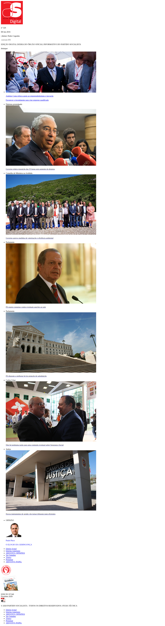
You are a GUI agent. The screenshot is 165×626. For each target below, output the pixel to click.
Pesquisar (9, 560)
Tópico (8, 557)
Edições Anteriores (13, 551)
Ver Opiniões (11, 555)
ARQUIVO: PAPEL (14, 562)
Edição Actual (11, 549)
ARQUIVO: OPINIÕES (15, 553)
